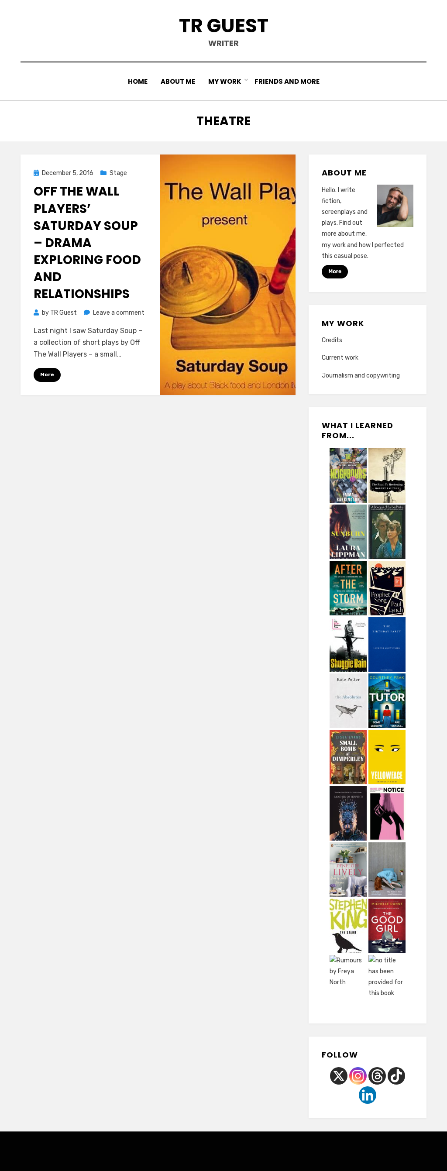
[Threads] (377, 1076)
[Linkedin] (367, 1095)
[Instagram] (358, 1076)
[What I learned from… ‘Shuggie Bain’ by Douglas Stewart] (348, 645)
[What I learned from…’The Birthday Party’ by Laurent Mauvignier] (387, 645)
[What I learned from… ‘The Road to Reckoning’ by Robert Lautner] (387, 476)
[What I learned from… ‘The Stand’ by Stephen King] (348, 927)
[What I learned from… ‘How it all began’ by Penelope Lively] (348, 871)
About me (178, 81)
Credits (332, 340)
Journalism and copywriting (361, 375)
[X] (338, 1076)
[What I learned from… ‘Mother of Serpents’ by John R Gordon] (348, 814)
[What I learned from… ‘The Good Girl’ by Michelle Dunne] (387, 927)
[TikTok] (396, 1076)
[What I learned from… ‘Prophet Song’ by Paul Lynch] (387, 589)
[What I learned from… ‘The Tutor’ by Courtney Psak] (387, 702)
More (47, 374)
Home (138, 81)
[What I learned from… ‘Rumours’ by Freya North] (348, 983)
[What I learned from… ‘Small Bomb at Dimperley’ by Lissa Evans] (348, 758)
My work (224, 81)
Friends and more (287, 81)
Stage (118, 173)
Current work (340, 357)
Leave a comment (118, 312)
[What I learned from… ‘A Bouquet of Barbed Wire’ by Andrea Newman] (387, 533)
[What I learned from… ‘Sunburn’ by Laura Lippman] (348, 533)
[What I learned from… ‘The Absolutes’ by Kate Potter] (348, 701)
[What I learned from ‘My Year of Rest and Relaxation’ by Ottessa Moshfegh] (387, 870)
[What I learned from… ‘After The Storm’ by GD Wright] (348, 589)
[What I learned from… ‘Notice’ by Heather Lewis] (387, 814)
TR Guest (223, 25)
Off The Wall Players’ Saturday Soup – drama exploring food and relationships (87, 242)
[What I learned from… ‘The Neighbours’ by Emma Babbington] (348, 476)
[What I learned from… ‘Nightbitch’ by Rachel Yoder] (387, 983)
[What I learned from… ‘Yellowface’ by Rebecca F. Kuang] (387, 758)
